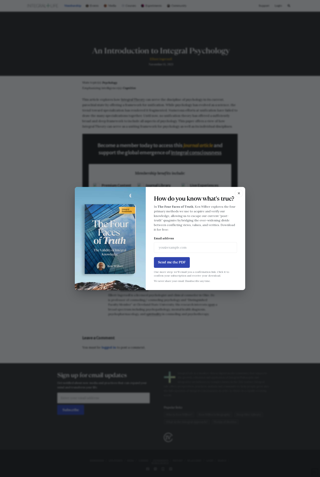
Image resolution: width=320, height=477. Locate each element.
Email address (164, 238)
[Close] (239, 193)
